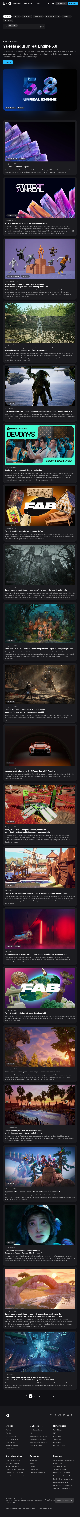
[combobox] (23, 28)
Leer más (8, 62)
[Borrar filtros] (41, 27)
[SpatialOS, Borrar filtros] (17, 25)
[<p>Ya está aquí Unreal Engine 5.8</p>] (40, 75)
